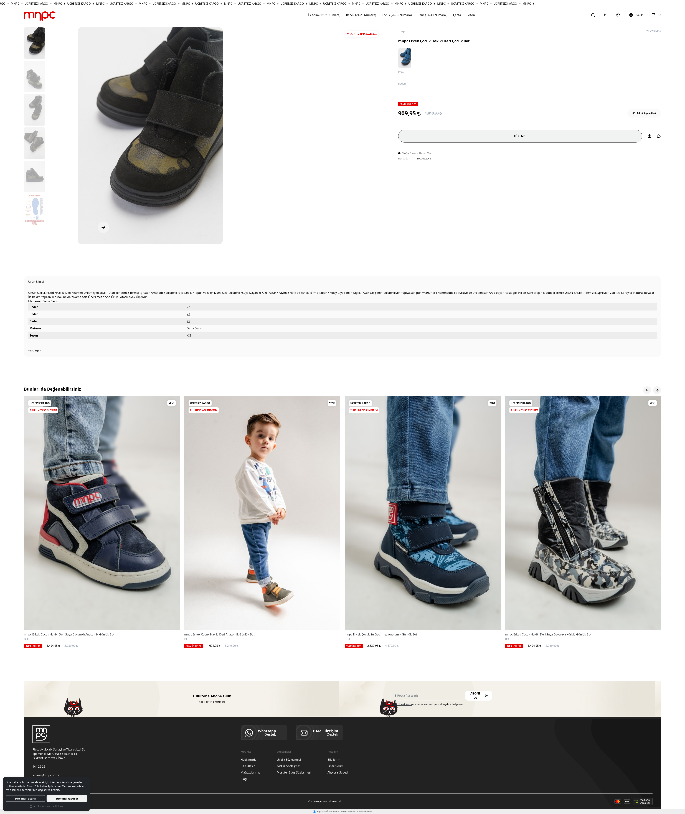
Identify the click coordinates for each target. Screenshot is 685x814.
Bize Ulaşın (248, 766)
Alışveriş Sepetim (339, 772)
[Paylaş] (649, 136)
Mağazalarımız (250, 772)
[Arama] (593, 15)
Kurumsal (246, 751)
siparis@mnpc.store (45, 775)
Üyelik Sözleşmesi (289, 760)
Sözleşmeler (284, 751)
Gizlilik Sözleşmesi (289, 766)
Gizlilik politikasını (403, 704)
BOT (27, 639)
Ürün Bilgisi (36, 282)
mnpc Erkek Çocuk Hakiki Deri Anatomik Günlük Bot (219, 634)
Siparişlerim (336, 766)
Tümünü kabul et (67, 798)
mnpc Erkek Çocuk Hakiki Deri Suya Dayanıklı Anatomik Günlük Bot (69, 634)
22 (188, 307)
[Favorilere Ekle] (173, 623)
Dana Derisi (194, 328)
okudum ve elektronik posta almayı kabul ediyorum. (428, 704)
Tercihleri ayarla (25, 798)
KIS (189, 335)
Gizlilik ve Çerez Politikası (47, 806)
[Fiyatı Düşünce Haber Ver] (659, 136)
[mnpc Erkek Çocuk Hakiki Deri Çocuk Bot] (150, 135)
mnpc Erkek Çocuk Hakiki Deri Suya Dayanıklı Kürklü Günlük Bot (548, 634)
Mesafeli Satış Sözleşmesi (294, 772)
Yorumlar (34, 351)
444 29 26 (38, 767)
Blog (244, 779)
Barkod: (403, 158)
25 (188, 321)
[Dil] (605, 15)
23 (188, 314)
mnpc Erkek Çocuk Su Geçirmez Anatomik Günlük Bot (381, 634)
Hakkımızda (249, 760)
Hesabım (333, 751)
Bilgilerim (334, 760)
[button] (478, 696)
